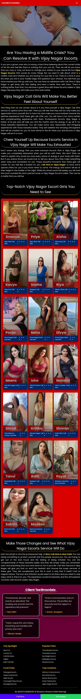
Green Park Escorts (49, 681)
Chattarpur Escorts (49, 653)
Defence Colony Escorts (51, 672)
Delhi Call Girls (8, 662)
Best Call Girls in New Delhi (59, 554)
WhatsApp (61, 696)
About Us (6, 650)
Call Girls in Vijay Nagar (53, 164)
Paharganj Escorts (9, 672)
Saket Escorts (8, 678)
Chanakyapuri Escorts (50, 650)
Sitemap (62, 691)
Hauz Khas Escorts (48, 675)
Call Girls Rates (8, 656)
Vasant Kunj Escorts (10, 675)
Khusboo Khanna (11, 3)
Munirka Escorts (48, 662)
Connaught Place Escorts (12, 681)
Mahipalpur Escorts (49, 659)
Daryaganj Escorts (10, 684)
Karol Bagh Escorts (49, 656)
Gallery (5, 659)
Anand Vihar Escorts (49, 678)
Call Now (20, 696)
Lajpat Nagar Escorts (49, 684)
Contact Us (7, 653)
